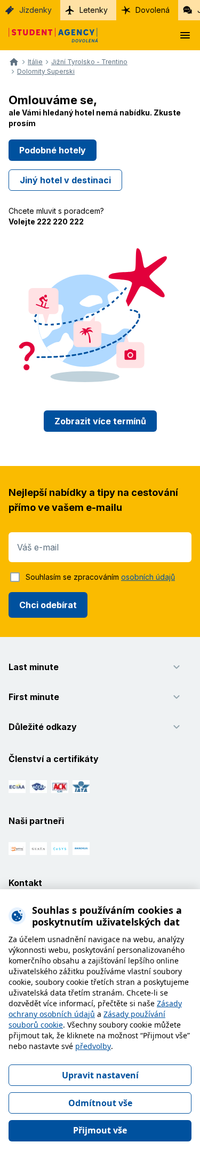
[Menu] (185, 35)
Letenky (93, 9)
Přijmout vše (100, 1130)
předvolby (93, 1046)
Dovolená (152, 9)
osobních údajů (148, 576)
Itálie (35, 62)
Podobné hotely (52, 150)
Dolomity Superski (46, 71)
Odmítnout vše (100, 1103)
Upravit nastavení (100, 1075)
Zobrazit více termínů (100, 421)
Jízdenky (35, 9)
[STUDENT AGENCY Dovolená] (49, 35)
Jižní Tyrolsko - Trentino (89, 62)
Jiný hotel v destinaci (65, 180)
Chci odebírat (48, 605)
